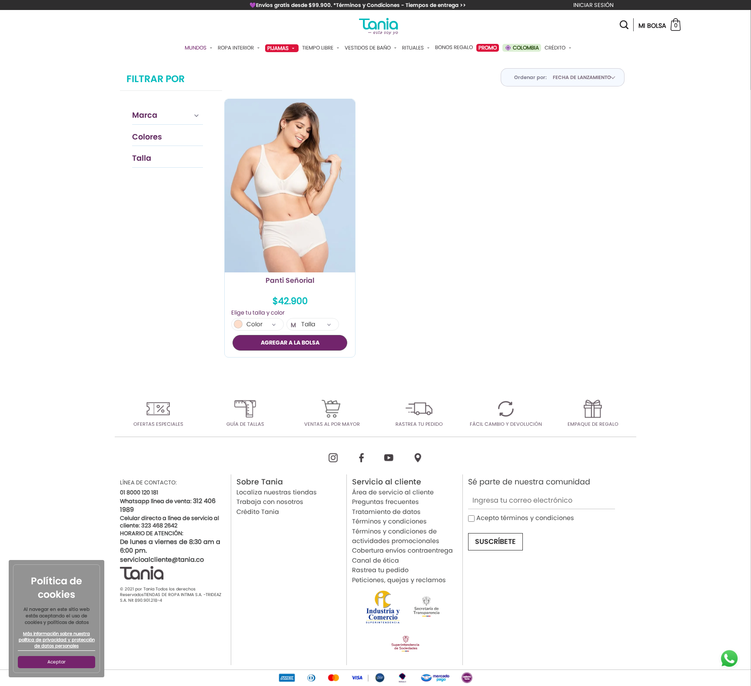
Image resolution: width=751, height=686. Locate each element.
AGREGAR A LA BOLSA (290, 342)
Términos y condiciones (389, 521)
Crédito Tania (257, 511)
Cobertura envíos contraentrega (402, 550)
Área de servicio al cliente (393, 492)
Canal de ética (375, 560)
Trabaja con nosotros (269, 501)
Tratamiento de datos (386, 511)
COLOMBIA (525, 47)
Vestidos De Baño (368, 47)
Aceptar (56, 662)
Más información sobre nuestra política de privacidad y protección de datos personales (57, 640)
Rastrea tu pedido (380, 570)
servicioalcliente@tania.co (162, 559)
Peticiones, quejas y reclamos (399, 580)
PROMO (488, 47)
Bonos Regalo (454, 47)
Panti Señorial (290, 281)
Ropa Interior (236, 47)
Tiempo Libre (318, 47)
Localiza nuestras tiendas (276, 492)
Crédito (556, 47)
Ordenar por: (530, 77)
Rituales (413, 47)
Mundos (196, 47)
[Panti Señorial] (290, 186)
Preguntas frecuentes (385, 501)
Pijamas (278, 48)
